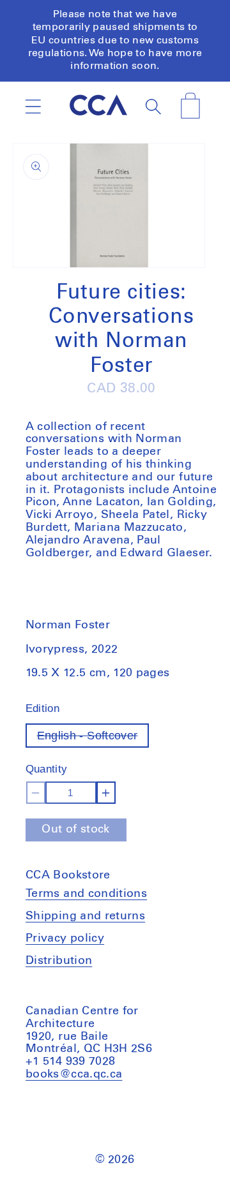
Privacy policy (65, 938)
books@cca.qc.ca (74, 1074)
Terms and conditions (86, 893)
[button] (33, 106)
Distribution (59, 960)
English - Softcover (93, 738)
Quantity (47, 769)
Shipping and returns (85, 916)
